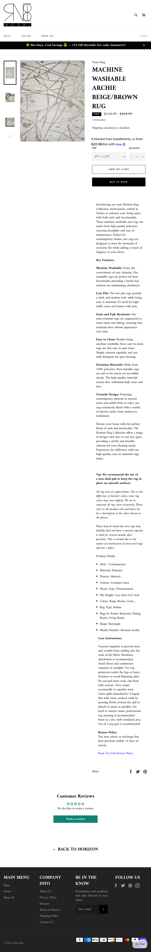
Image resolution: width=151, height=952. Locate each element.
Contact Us (46, 922)
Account (143, 36)
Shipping (97, 127)
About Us (45, 891)
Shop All (47, 36)
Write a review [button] (75, 819)
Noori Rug (18, 943)
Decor (26, 36)
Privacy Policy (48, 897)
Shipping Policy (49, 916)
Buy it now (119, 182)
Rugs (8, 36)
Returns (44, 904)
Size (94, 148)
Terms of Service (50, 910)
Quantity (134, 148)
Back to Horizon (77, 849)
